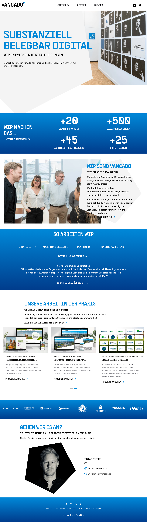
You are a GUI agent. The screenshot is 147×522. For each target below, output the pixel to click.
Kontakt (49, 508)
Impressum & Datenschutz (65, 508)
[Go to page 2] (75, 388)
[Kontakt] (139, 5)
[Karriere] (134, 5)
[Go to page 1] (71, 388)
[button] (73, 283)
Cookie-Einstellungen (93, 508)
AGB (80, 508)
